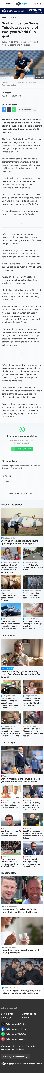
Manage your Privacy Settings (15, 1056)
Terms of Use (18, 1046)
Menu (8, 3)
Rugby (6, 481)
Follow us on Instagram (16, 1039)
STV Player (7, 1013)
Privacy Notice (32, 1046)
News (5, 17)
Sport (13, 17)
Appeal (25, 1017)
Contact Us (5, 1049)
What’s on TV (8, 1017)
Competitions (29, 1013)
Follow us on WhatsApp (16, 1034)
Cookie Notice (18, 1049)
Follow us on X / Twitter (16, 1024)
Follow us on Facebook (16, 1029)
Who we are (6, 1046)
